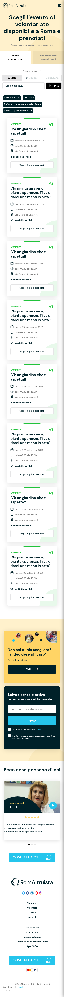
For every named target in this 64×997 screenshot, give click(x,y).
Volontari (32, 907)
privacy (39, 729)
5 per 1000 (32, 946)
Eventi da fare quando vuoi (48, 57)
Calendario (52, 77)
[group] (32, 810)
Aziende (32, 912)
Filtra (56, 85)
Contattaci (32, 932)
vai (29, 669)
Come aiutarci (32, 927)
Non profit (32, 917)
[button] (29, 844)
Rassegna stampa (32, 937)
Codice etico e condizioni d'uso (32, 941)
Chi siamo (32, 903)
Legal (20, 987)
